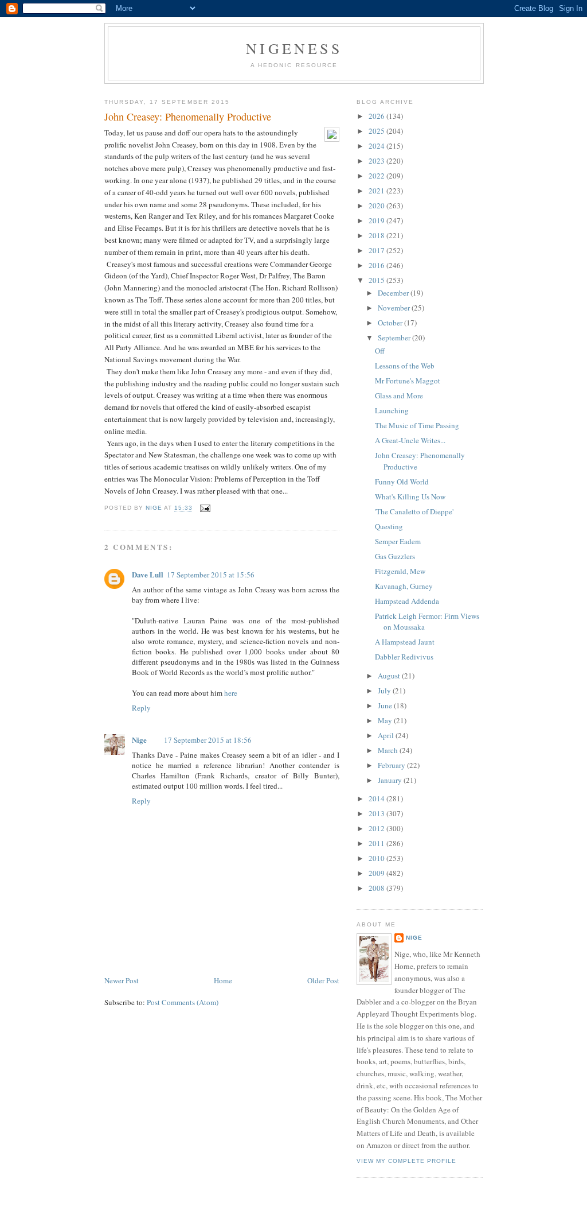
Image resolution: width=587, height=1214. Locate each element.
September (395, 337)
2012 (377, 828)
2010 (377, 858)
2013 (377, 813)
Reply (141, 708)
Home (223, 980)
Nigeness (294, 48)
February (392, 765)
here (230, 693)
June (386, 705)
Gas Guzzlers (395, 556)
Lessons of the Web (405, 365)
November (395, 307)
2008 (377, 888)
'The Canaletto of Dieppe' (414, 511)
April (387, 735)
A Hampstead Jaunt (405, 642)
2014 (377, 798)
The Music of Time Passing (417, 425)
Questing (389, 526)
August (390, 675)
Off (380, 351)
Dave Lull (147, 574)
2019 (377, 220)
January (391, 780)
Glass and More (399, 395)
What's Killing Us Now (410, 496)
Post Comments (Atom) (182, 1002)
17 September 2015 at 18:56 (208, 740)
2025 (377, 131)
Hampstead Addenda (407, 601)
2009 (377, 873)
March (389, 750)
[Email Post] (205, 508)
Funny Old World (402, 481)
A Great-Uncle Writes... (410, 440)
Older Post (323, 980)
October (391, 322)
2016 (377, 265)
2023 (377, 161)
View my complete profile (406, 1161)
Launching (392, 410)
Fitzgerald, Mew (400, 571)
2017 (377, 250)
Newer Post (121, 980)
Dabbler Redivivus (404, 656)
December (394, 293)
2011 (377, 843)
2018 (377, 235)
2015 (377, 280)
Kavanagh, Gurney (404, 586)
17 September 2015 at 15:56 (211, 574)
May (386, 720)
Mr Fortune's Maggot (407, 380)
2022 (377, 175)
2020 (377, 205)
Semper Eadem (398, 541)
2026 (377, 116)
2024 (377, 146)
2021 (377, 190)
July (385, 690)
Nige (139, 739)
